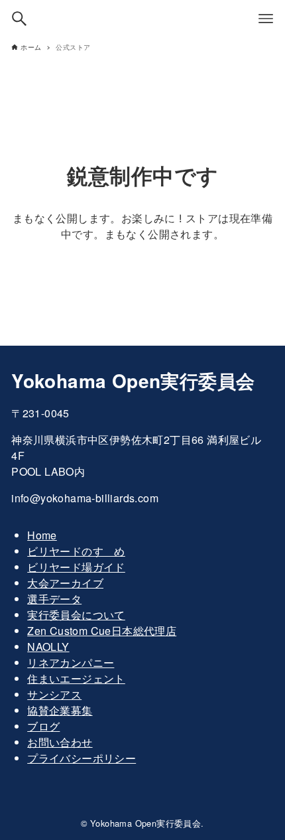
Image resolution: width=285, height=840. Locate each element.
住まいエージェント (76, 678)
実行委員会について (76, 614)
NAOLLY (48, 646)
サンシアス (54, 694)
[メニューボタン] (266, 18)
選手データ (54, 598)
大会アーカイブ (65, 583)
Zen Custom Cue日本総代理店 (101, 630)
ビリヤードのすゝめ (76, 551)
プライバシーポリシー (81, 758)
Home (42, 535)
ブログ (43, 726)
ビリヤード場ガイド (76, 567)
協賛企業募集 (59, 710)
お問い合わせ (59, 742)
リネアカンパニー (70, 662)
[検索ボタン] (19, 18)
